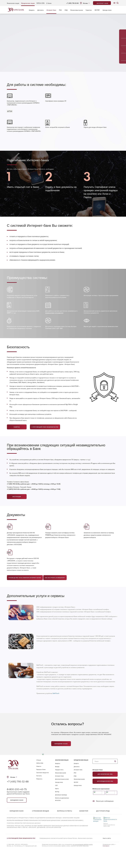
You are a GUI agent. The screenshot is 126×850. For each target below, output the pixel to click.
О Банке (38, 760)
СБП (56, 785)
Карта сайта (107, 838)
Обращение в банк (16, 800)
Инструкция (17, 496)
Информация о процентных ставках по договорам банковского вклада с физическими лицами (43, 818)
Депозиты (40, 10)
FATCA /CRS (40, 3)
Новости (38, 766)
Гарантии (89, 10)
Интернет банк (51, 10)
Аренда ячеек (107, 10)
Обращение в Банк (61, 743)
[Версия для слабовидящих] (114, 3)
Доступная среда (103, 811)
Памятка (17, 427)
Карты (57, 788)
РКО (60, 10)
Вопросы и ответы (64, 811)
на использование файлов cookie (83, 844)
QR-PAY (97, 10)
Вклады (57, 766)
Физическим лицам (13, 3)
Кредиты (31, 10)
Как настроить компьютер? (55, 577)
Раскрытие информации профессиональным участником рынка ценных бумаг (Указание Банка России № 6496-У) (45, 820)
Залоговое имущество (42, 772)
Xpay (8, 830)
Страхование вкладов (40, 811)
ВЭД (66, 10)
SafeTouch (56, 693)
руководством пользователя (54, 313)
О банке (48, 3)
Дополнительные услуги (62, 779)
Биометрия (83, 811)
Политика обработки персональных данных (24, 823)
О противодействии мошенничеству (45, 427)
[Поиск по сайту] (117, 3)
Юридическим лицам (28, 3)
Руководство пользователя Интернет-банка (25, 577)
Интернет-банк (59, 776)
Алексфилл (106, 846)
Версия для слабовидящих (105, 801)
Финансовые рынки (76, 10)
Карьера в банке (41, 769)
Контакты (39, 776)
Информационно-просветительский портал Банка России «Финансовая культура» (66, 838)
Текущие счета (59, 769)
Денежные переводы (61, 795)
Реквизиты (39, 779)
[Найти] (115, 761)
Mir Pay (57, 791)
